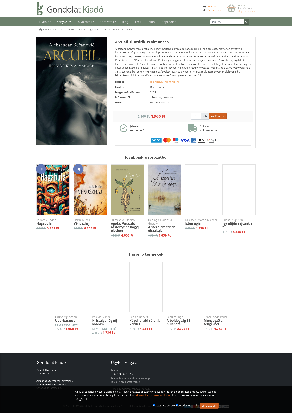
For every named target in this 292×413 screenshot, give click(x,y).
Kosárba (219, 116)
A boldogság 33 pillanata (178, 320)
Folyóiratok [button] (84, 22)
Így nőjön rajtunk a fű (237, 223)
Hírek (137, 22)
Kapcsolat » (42, 373)
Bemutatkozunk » (46, 370)
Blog (125, 22)
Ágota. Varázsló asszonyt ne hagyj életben (125, 225)
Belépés (212, 6)
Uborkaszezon (66, 319)
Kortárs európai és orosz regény (77, 29)
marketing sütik (188, 405)
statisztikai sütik (166, 405)
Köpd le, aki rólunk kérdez (144, 320)
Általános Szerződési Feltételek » (54, 380)
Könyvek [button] (62, 22)
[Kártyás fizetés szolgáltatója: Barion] (183, 139)
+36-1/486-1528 (122, 374)
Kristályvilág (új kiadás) (104, 320)
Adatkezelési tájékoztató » (51, 384)
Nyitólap (45, 22)
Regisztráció (214, 10)
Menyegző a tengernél (215, 320)
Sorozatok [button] (107, 22)
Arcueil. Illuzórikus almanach (115, 29)
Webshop (50, 29)
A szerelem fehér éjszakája (161, 225)
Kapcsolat (169, 22)
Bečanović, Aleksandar (165, 82)
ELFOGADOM (209, 405)
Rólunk (151, 22)
